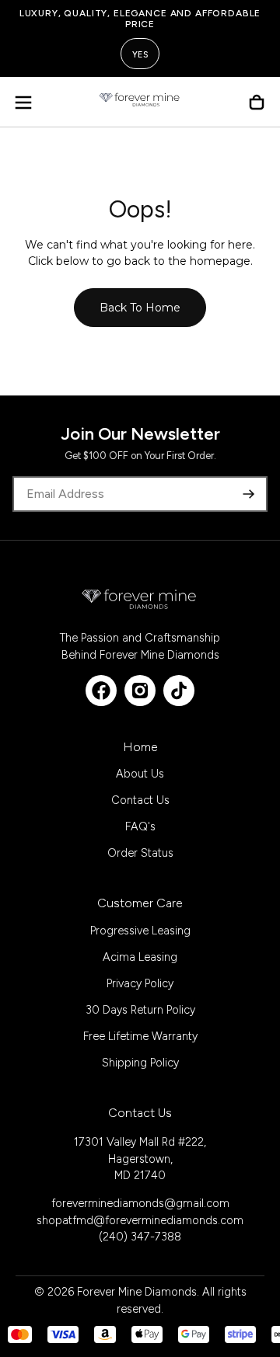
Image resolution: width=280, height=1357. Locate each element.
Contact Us (140, 800)
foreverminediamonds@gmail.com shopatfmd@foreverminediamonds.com (140, 1211)
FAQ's (140, 826)
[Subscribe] (249, 494)
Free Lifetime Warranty (140, 1036)
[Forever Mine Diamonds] (140, 599)
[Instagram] (140, 690)
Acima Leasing (140, 957)
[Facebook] (101, 690)
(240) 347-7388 (140, 1237)
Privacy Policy (140, 983)
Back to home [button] (140, 308)
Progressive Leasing (140, 931)
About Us (140, 774)
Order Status (140, 853)
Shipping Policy (140, 1063)
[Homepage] (140, 102)
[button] (23, 102)
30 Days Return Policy (140, 1010)
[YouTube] (178, 690)
